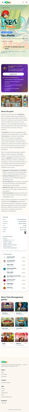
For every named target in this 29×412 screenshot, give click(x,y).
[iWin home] (7, 2)
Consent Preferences (6, 397)
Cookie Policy (4, 392)
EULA (2, 394)
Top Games (4, 376)
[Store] (26, 2)
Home (2, 372)
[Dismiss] (26, 66)
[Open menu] (2, 2)
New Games (4, 374)
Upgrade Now (13, 74)
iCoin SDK (3, 403)
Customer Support (5, 382)
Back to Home (6, 7)
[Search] (23, 2)
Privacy (3, 388)
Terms (2, 390)
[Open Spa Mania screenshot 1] (11, 101)
